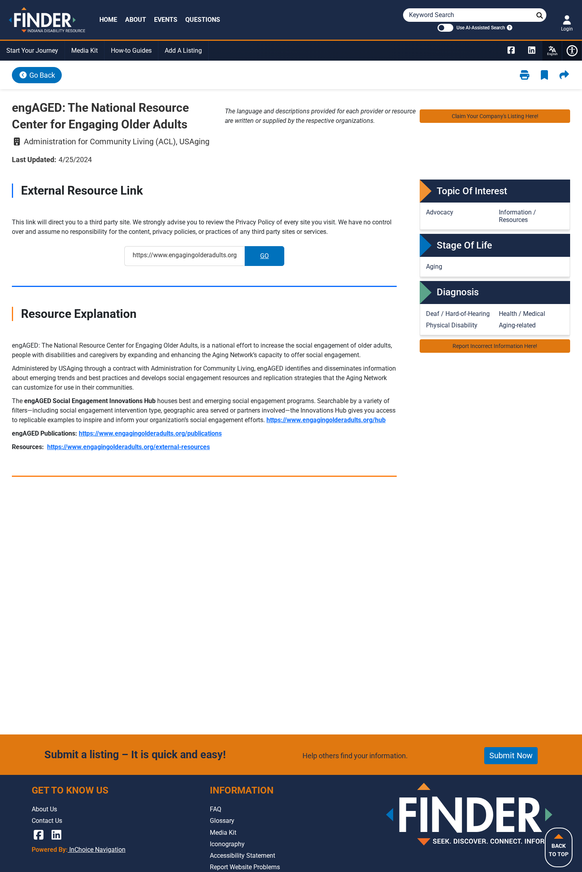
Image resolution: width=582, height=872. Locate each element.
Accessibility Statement (242, 855)
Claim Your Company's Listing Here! (495, 116)
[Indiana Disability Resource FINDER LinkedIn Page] (532, 51)
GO (272, 258)
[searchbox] (539, 16)
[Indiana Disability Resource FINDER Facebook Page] (511, 51)
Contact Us (47, 820)
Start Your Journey (32, 50)
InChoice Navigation (97, 849)
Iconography (227, 844)
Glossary (222, 820)
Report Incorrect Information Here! (495, 346)
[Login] (567, 20)
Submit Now (511, 755)
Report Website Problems (245, 867)
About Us (44, 809)
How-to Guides (131, 50)
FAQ (215, 809)
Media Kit (84, 50)
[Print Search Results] (525, 75)
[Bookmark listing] (544, 75)
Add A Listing (183, 50)
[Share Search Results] (564, 75)
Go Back (41, 75)
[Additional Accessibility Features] (572, 51)
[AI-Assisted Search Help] (508, 27)
